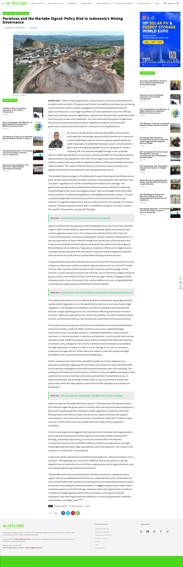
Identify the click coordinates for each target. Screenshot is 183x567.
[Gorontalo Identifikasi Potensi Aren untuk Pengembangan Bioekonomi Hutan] (175, 85)
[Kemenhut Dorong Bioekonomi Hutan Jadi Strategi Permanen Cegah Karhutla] (175, 184)
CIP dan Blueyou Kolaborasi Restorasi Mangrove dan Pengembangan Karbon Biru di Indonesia (153, 197)
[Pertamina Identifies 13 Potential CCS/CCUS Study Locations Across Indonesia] (38, 155)
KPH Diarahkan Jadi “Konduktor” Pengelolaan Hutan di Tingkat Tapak (154, 168)
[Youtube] (147, 531)
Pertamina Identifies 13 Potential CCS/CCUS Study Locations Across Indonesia (18, 153)
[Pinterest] (73, 513)
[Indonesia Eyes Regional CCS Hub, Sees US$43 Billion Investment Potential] (38, 169)
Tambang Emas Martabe (61, 506)
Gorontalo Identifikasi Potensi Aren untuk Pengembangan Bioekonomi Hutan (153, 83)
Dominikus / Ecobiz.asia (16, 28)
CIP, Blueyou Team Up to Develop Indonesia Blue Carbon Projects (17, 138)
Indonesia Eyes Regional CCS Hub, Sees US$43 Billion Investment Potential (16, 167)
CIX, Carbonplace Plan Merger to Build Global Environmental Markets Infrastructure (17, 124)
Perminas (87, 506)
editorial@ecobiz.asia (22, 539)
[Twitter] (68, 513)
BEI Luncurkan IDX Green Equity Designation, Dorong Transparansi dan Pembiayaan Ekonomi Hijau (154, 155)
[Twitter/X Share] (180, 286)
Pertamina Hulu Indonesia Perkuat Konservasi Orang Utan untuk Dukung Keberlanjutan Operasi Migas (154, 140)
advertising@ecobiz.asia (33, 548)
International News (9, 13)
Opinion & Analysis (22, 13)
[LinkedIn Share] (180, 282)
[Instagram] (154, 531)
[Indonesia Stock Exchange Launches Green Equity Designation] (38, 112)
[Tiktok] (167, 531)
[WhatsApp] (78, 513)
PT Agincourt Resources (76, 506)
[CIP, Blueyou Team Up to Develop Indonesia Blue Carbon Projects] (38, 141)
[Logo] (40, 526)
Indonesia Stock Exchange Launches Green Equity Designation (14, 110)
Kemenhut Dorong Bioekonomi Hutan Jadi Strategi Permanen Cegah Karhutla (153, 182)
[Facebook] (63, 513)
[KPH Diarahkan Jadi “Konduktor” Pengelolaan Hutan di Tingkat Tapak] (175, 170)
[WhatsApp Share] (180, 277)
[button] (177, 3)
